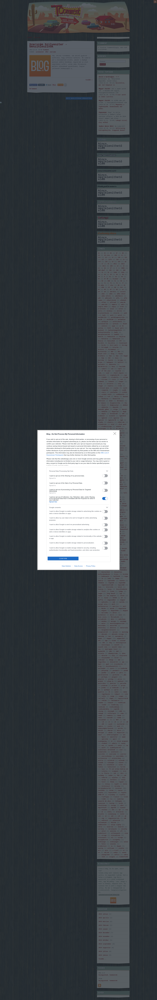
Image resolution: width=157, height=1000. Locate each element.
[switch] (105, 475)
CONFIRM (63, 558)
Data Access (78, 566)
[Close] (115, 434)
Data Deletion (66, 566)
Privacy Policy (90, 566)
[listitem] (78, 471)
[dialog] (78, 500)
